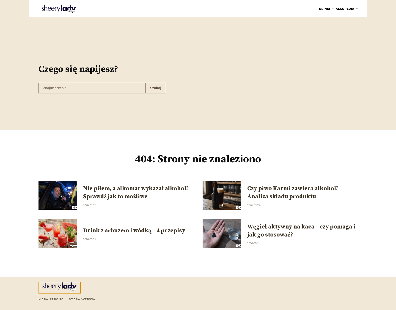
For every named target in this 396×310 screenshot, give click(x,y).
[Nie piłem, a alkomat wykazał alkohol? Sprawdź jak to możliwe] (57, 195)
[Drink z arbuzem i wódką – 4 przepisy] (57, 233)
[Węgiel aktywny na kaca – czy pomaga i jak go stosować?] (222, 233)
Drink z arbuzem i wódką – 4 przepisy (134, 230)
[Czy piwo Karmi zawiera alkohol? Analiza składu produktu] (222, 195)
